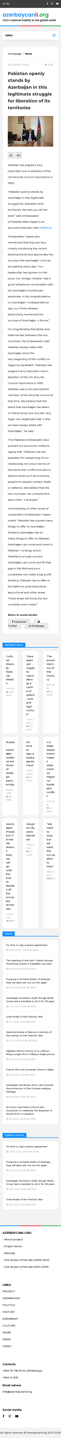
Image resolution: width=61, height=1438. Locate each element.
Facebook (19, 621)
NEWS (7, 1339)
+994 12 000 (10, 1377)
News (28, 53)
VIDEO (7, 1346)
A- (11, 155)
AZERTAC (45, 227)
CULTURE (9, 1325)
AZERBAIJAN (11, 1298)
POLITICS (9, 1305)
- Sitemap (9, 1253)
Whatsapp (37, 625)
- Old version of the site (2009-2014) (26, 1260)
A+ (19, 155)
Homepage (14, 53)
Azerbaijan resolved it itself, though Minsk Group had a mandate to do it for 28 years (30, 1184)
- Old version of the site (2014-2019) (26, 1266)
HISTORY (9, 1311)
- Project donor (13, 1246)
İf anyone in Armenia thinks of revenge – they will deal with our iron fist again (29, 1166)
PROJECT (9, 1291)
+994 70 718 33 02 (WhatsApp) (22, 1370)
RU (8, 3)
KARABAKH (10, 1318)
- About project (13, 1239)
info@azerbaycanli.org (17, 1391)
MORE (7, 1332)
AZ (4, 3)
